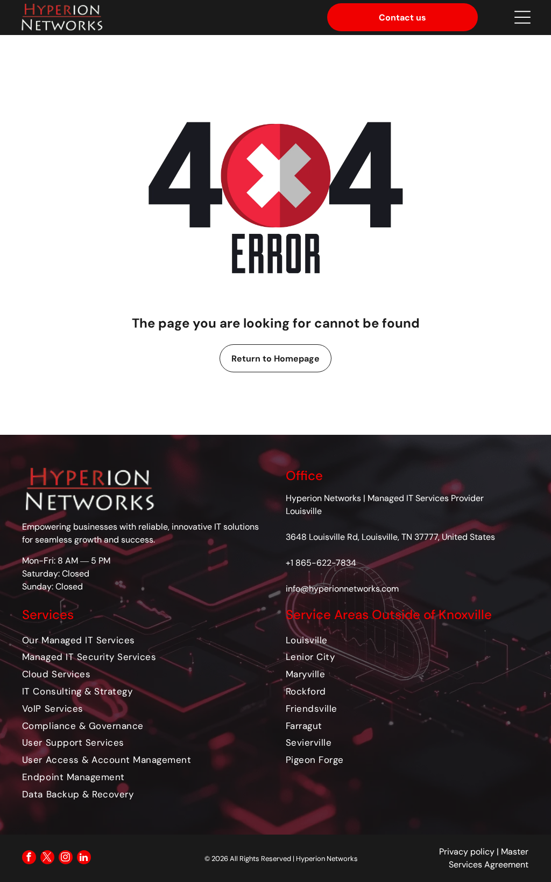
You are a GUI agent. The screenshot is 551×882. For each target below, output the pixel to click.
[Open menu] (522, 17)
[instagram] (66, 858)
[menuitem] (143, 639)
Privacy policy (467, 851)
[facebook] (29, 858)
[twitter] (47, 858)
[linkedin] (84, 858)
